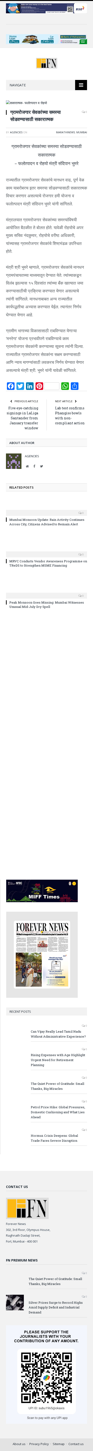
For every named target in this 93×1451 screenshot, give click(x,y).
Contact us (76, 1444)
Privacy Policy (39, 1444)
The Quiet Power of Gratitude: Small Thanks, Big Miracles (57, 1086)
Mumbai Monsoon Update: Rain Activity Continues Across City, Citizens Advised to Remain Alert (46, 522)
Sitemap (59, 1444)
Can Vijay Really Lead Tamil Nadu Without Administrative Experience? (58, 1034)
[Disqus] (46, 681)
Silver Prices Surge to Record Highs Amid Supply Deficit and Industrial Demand (56, 1307)
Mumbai (81, 132)
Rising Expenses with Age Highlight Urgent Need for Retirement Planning (58, 1060)
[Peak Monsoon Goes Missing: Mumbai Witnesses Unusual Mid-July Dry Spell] (46, 592)
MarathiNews (65, 132)
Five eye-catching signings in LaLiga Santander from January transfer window (22, 418)
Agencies (16, 132)
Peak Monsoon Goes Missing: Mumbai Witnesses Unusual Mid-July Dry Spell (46, 604)
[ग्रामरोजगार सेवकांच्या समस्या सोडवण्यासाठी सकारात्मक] (46, 102)
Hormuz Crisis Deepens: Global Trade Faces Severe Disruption (54, 1138)
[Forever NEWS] (46, 62)
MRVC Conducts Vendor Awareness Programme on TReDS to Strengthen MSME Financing (48, 563)
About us (19, 1444)
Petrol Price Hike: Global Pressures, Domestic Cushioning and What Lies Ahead (58, 1112)
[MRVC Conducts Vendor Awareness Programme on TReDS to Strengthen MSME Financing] (46, 551)
